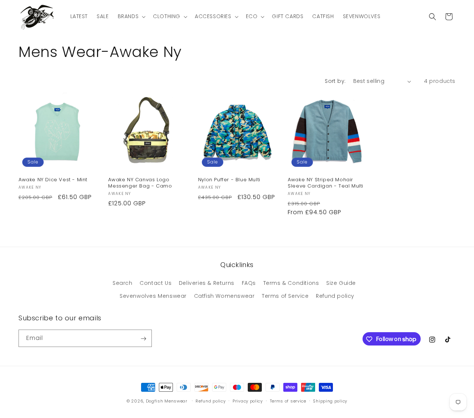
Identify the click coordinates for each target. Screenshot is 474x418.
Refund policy (335, 296)
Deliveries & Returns (206, 283)
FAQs (249, 283)
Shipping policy (330, 401)
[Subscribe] (143, 338)
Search (123, 283)
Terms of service (288, 401)
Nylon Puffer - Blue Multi (229, 180)
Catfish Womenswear (224, 296)
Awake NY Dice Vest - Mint (53, 180)
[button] (131, 16)
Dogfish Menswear (166, 401)
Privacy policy (248, 401)
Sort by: (335, 81)
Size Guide (341, 283)
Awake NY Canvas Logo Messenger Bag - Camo (140, 183)
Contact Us (155, 283)
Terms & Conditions (291, 283)
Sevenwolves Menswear (153, 296)
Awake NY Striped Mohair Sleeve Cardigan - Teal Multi (325, 183)
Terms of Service (285, 296)
